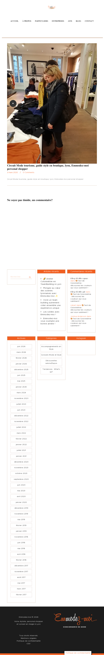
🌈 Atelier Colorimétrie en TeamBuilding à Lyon (51, 281)
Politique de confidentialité (28, 641)
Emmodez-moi (25, 617)
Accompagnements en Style (51, 348)
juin (21, 346)
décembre (21, 369)
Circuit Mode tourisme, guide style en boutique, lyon (12, 103)
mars (21, 352)
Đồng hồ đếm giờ (78, 292)
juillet (21, 404)
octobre (21, 473)
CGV (29, 644)
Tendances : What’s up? (51, 370)
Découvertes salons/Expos (51, 362)
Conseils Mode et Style (51, 355)
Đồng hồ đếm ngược (79, 278)
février (21, 358)
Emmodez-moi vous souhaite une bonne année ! (50, 321)
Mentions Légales (28, 638)
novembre (21, 398)
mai (21, 381)
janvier (21, 364)
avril (21, 496)
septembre (21, 479)
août (21, 577)
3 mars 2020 (12, 172)
